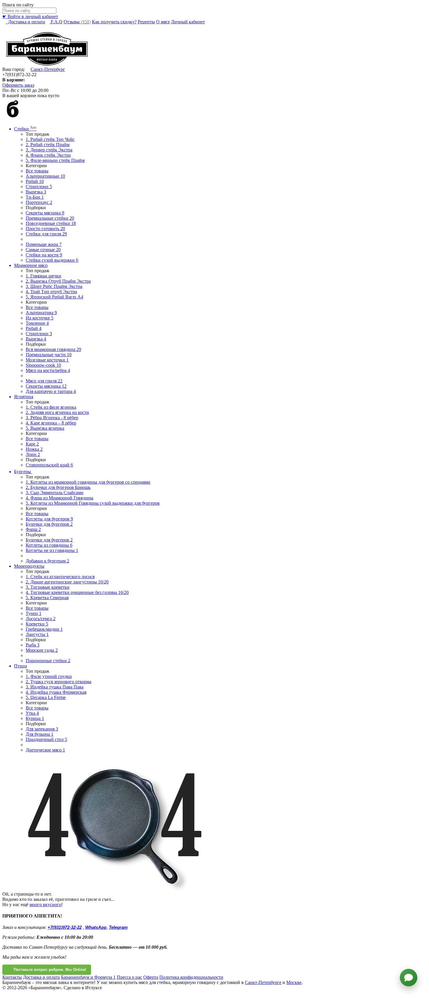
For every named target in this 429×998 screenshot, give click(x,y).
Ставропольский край (49, 464)
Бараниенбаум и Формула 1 (88, 977)
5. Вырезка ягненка (45, 428)
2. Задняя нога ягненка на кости (57, 412)
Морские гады (42, 650)
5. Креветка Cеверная (47, 597)
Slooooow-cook (43, 365)
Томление (37, 323)
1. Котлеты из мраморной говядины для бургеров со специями (88, 482)
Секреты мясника (45, 212)
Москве (293, 982)
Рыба (32, 644)
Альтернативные (45, 176)
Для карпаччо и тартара (51, 391)
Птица (20, 665)
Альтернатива (41, 312)
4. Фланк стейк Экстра (48, 155)
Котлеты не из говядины (52, 550)
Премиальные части (49, 354)
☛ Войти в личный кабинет (30, 16)
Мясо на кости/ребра (48, 370)
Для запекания (42, 728)
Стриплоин (39, 186)
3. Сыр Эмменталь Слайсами (54, 492)
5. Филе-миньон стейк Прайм (55, 160)
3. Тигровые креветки (47, 587)
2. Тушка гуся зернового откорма (58, 681)
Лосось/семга (40, 618)
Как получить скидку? (114, 21)
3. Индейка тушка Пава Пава (54, 686)
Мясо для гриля (44, 380)
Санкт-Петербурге (263, 982)
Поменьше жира (44, 244)
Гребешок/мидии (44, 629)
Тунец (33, 613)
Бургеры (23, 471)
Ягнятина (23, 396)
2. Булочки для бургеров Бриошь (58, 487)
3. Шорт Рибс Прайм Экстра (54, 286)
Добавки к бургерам (47, 560)
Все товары (37, 170)
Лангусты (37, 634)
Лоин (33, 454)
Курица (35, 718)
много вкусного (45, 904)
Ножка (34, 449)
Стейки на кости (44, 254)
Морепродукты (29, 566)
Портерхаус (39, 202)
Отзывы (77, 21)
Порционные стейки (48, 660)
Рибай (35, 181)
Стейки (25, 128)
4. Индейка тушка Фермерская (56, 692)
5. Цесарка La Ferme (46, 697)
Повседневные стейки (51, 223)
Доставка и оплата (25, 21)
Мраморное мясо (31, 265)
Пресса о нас (129, 977)
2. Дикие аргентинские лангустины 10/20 (67, 581)
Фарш (33, 529)
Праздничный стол (46, 739)
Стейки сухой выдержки (52, 260)
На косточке (39, 317)
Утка (32, 713)
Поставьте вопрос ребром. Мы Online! (50, 969)
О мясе (163, 21)
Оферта (150, 977)
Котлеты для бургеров (49, 518)
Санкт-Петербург (48, 69)
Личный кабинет (188, 21)
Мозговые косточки (47, 359)
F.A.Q (56, 21)
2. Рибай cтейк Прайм (47, 144)
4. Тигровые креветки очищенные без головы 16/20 (77, 592)
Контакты (12, 977)
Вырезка (36, 191)
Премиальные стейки (50, 218)
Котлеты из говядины (49, 545)
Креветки (37, 623)
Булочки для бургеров (49, 524)
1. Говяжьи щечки (43, 275)
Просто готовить (45, 228)
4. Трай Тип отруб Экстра (51, 291)
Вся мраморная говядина (53, 349)
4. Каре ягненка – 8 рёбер (51, 422)
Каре (32, 443)
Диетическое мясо (45, 749)
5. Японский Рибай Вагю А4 (54, 296)
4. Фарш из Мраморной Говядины (59, 497)
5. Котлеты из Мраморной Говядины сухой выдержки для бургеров (93, 503)
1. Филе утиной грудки (49, 676)
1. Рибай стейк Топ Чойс (50, 139)
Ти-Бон (35, 197)
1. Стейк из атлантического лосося (60, 576)
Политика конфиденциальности (191, 977)
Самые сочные (43, 249)
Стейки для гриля (46, 233)
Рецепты (146, 21)
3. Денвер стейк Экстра (49, 149)
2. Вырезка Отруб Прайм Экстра (58, 281)
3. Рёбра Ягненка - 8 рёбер (52, 417)
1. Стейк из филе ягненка (51, 407)
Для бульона (39, 734)
